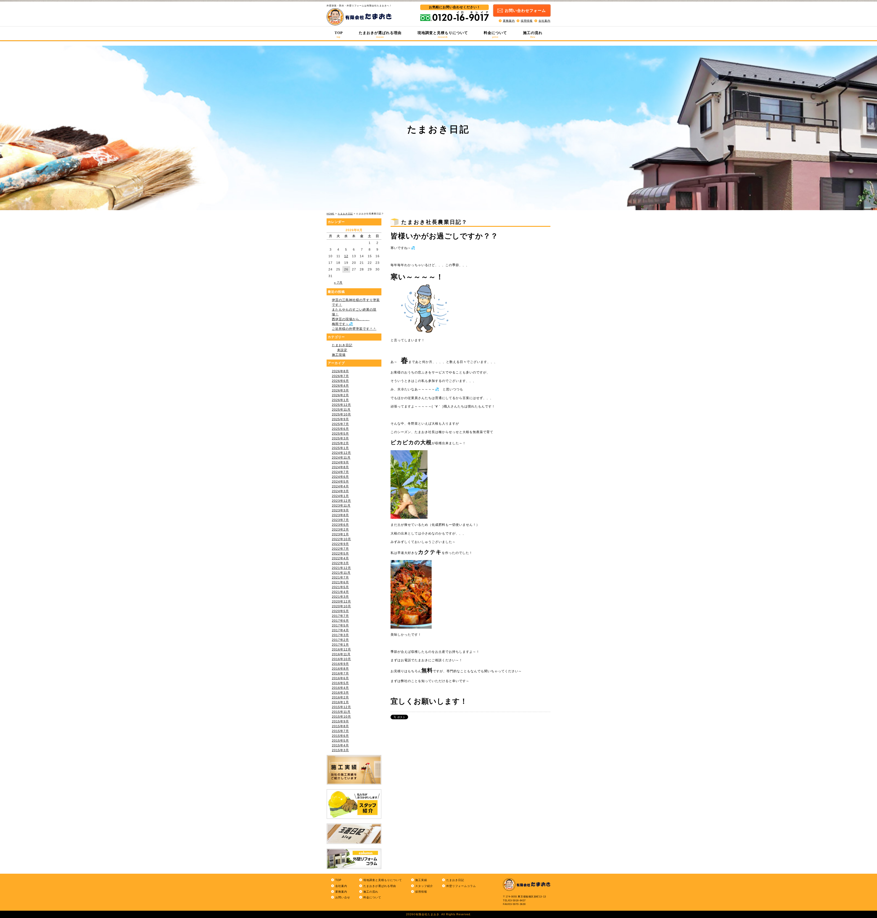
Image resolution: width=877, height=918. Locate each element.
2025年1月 (340, 448)
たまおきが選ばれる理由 (380, 34)
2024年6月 (340, 477)
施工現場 (339, 355)
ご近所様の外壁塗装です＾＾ (354, 329)
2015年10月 (341, 716)
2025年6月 (340, 429)
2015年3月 (340, 750)
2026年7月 (340, 376)
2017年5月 (340, 625)
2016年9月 (340, 664)
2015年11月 (341, 712)
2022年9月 (340, 544)
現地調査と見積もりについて (442, 34)
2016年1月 (340, 702)
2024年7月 (340, 472)
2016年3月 (340, 692)
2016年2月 (340, 697)
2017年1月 (340, 644)
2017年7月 (340, 616)
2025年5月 (340, 433)
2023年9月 (340, 510)
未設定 (342, 350)
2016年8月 (340, 668)
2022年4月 (340, 558)
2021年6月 (340, 582)
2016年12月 (341, 649)
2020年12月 (341, 601)
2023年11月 (341, 505)
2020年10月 (341, 606)
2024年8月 (340, 467)
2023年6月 (340, 524)
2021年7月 (340, 577)
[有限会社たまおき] (359, 24)
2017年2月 (340, 640)
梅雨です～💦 (342, 324)
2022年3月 (340, 563)
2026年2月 (340, 395)
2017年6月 (340, 620)
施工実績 (421, 880)
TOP (339, 34)
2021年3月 (340, 596)
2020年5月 (340, 611)
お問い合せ (342, 897)
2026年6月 (340, 381)
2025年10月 (341, 414)
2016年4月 (340, 688)
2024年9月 (340, 462)
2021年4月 (340, 592)
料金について (495, 34)
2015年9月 (340, 721)
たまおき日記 (345, 213)
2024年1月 (340, 496)
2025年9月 (340, 419)
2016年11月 (341, 654)
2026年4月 (340, 385)
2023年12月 (341, 501)
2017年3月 (340, 635)
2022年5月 (340, 553)
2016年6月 (340, 678)
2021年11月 (341, 572)
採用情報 (527, 20)
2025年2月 (340, 443)
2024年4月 (340, 486)
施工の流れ (532, 34)
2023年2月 (340, 529)
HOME (330, 213)
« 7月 (338, 282)
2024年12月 (341, 453)
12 (346, 256)
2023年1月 (340, 534)
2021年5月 (340, 587)
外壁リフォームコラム (461, 886)
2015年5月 (340, 740)
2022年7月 (340, 548)
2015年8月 (340, 726)
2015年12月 (341, 707)
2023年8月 (340, 515)
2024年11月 (341, 457)
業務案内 (509, 20)
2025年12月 (341, 405)
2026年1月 (340, 400)
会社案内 (544, 20)
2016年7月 (340, 673)
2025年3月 (340, 438)
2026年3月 (340, 390)
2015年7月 (340, 731)
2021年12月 (341, 568)
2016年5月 (340, 683)
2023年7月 (340, 520)
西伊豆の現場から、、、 (351, 319)
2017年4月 (340, 630)
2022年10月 (341, 539)
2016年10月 (341, 659)
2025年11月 (341, 409)
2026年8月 (340, 371)
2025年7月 (340, 424)
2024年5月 (340, 481)
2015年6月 (340, 736)
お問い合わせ (525, 10)
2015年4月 (340, 745)
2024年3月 (340, 491)
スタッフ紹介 (424, 886)
